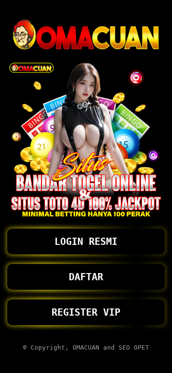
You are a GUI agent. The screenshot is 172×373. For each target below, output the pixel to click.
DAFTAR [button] (86, 277)
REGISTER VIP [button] (86, 312)
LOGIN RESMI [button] (86, 241)
